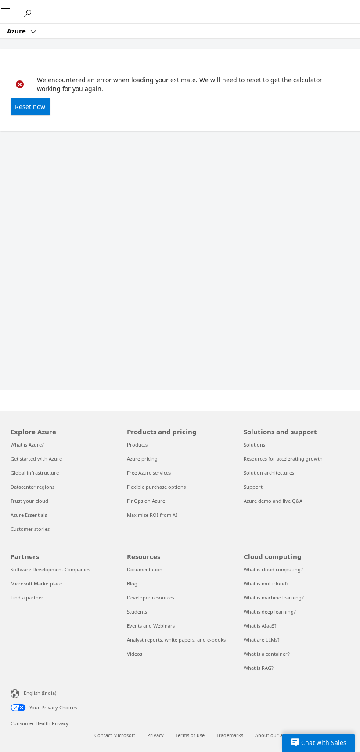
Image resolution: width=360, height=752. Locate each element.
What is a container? (267, 653)
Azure (17, 30)
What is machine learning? (274, 597)
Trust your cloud (29, 501)
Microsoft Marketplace (36, 583)
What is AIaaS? (260, 625)
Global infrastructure (35, 472)
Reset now (30, 106)
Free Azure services (149, 472)
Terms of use (190, 735)
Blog (132, 583)
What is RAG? (259, 668)
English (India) (40, 693)
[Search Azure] (30, 11)
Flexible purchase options (156, 486)
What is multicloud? (266, 583)
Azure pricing (142, 458)
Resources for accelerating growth (283, 458)
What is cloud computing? (273, 569)
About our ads (271, 735)
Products (137, 444)
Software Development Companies (50, 569)
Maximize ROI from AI (152, 515)
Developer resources (150, 597)
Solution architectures (269, 472)
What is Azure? (27, 444)
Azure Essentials (29, 515)
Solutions (254, 444)
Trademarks (229, 735)
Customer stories (30, 529)
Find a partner (27, 597)
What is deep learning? (270, 611)
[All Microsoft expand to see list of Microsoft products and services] (11, 11)
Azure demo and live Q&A (273, 501)
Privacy (155, 735)
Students (137, 611)
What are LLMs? (262, 639)
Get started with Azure (36, 458)
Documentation (144, 569)
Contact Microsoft (114, 735)
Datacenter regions (32, 486)
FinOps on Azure (146, 501)
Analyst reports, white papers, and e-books (176, 639)
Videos (134, 653)
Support (253, 486)
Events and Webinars (151, 625)
